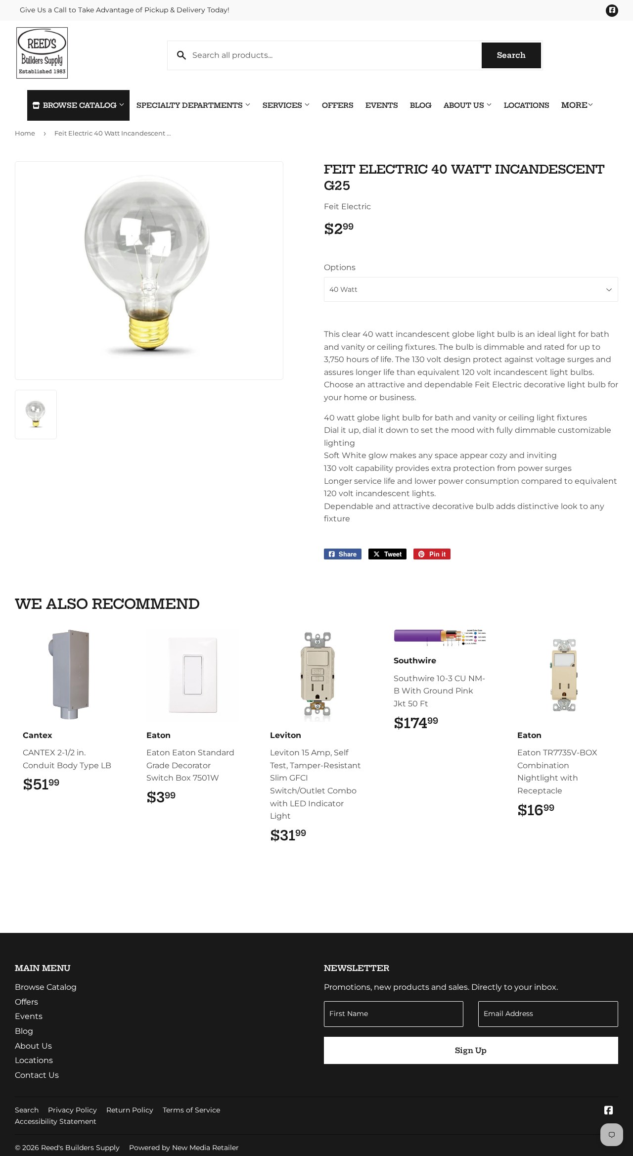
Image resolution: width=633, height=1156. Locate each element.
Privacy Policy (72, 1110)
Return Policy (129, 1110)
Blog (421, 105)
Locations (526, 105)
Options (340, 267)
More (574, 105)
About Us (465, 105)
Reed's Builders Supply (80, 1148)
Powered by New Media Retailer (184, 1148)
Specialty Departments (190, 105)
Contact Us (37, 1075)
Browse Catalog (80, 105)
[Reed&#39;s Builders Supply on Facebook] (608, 1111)
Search (519, 55)
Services (283, 105)
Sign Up (471, 1050)
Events (381, 105)
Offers (338, 105)
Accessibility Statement (55, 1121)
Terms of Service (191, 1110)
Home (25, 133)
